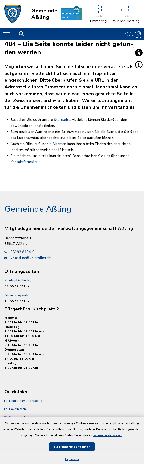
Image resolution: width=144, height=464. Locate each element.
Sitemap (59, 143)
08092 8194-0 (22, 251)
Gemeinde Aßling (44, 14)
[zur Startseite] (12, 14)
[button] (138, 52)
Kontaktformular (24, 162)
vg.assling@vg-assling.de (30, 258)
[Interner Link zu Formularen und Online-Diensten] (71, 14)
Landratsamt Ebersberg (25, 401)
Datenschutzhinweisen (107, 435)
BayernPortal (18, 409)
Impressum (72, 459)
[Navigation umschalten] (6, 34)
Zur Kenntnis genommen (72, 447)
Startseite (62, 119)
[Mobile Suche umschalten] (21, 34)
